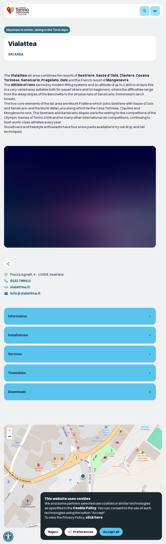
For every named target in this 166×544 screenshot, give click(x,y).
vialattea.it (20, 287)
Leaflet (125, 524)
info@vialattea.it (25, 293)
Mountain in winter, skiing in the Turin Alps (37, 30)
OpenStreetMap (139, 524)
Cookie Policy (84, 508)
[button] (83, 476)
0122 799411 (20, 281)
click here (94, 517)
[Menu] (155, 11)
